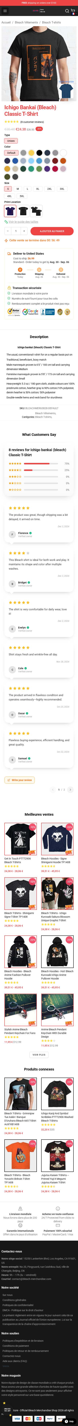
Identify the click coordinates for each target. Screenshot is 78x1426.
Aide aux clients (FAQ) (15, 1361)
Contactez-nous (11, 1356)
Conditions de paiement (16, 1345)
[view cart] (73, 11)
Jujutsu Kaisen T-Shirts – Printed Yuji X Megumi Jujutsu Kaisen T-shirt (55, 1179)
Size (6, 183)
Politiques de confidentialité (18, 1305)
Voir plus (39, 1055)
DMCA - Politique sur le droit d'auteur (23, 1310)
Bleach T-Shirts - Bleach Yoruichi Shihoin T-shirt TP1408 (17, 1179)
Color (7, 146)
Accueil (6, 22)
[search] (67, 11)
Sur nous (8, 1295)
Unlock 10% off (7, 1410)
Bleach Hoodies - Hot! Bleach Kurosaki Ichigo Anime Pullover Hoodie (57, 975)
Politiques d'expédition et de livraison (23, 1340)
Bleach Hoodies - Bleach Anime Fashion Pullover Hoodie (17, 975)
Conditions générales (14, 1300)
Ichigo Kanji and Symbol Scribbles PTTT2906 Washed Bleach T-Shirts (57, 1117)
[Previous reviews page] (53, 789)
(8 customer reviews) (32, 121)
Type (7, 135)
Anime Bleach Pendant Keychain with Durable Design (54, 1033)
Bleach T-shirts (51, 22)
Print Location (12, 201)
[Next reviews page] (70, 789)
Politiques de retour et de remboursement (26, 1350)
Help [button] (71, 1421)
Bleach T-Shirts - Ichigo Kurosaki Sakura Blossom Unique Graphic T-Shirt (55, 917)
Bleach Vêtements (26, 22)
